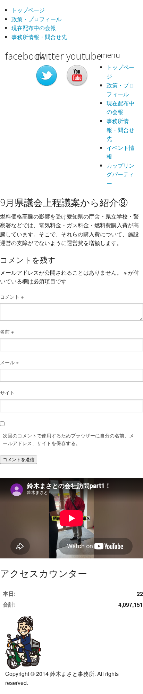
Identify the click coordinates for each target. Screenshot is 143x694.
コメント (12, 296)
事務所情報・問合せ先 (39, 37)
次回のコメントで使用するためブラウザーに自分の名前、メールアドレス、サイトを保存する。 (68, 439)
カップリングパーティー (120, 174)
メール (9, 362)
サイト (7, 392)
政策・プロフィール (36, 19)
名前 (7, 331)
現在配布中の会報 (33, 28)
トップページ (28, 10)
